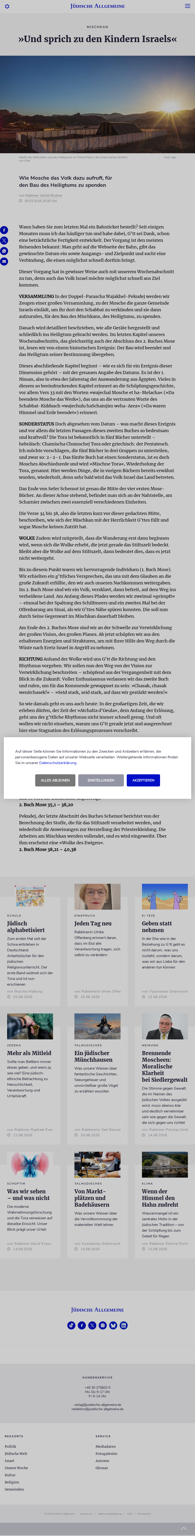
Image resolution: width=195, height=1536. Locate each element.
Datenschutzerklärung (57, 763)
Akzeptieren (143, 780)
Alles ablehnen (55, 780)
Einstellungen (101, 780)
